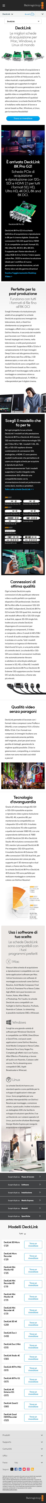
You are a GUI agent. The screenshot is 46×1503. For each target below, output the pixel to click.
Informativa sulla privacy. (10, 1489)
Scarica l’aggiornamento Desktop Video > (20, 274)
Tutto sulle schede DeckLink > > (19, 489)
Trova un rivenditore (23, 118)
